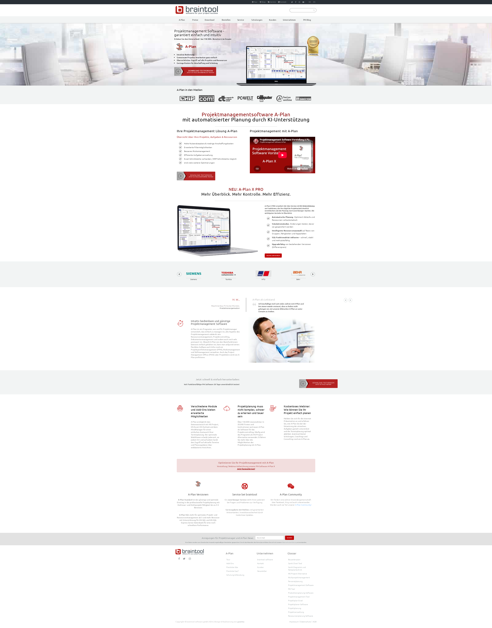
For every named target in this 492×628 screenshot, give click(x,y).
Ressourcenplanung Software (300, 616)
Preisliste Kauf (232, 571)
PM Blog (307, 20)
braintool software (265, 559)
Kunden (272, 20)
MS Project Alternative (297, 573)
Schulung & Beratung (235, 575)
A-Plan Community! (303, 505)
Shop (264, 2)
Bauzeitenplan (294, 559)
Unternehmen (289, 20)
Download (209, 20)
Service (273, 2)
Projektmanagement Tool (299, 596)
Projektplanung (294, 608)
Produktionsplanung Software (301, 592)
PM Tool (291, 589)
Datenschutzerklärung (289, 542)
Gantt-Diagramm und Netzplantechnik (297, 568)
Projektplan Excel (295, 600)
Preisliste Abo (232, 567)
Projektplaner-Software (298, 604)
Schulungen (256, 20)
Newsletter (262, 571)
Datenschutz (305, 621)
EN (314, 2)
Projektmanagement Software (301, 585)
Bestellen (226, 20)
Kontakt (283, 2)
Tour (255, 2)
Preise (195, 20)
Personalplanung (295, 581)
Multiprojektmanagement (299, 577)
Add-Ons (230, 563)
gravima (240, 621)
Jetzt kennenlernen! (246, 469)
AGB (315, 621)
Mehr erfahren (273, 255)
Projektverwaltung (296, 612)
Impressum (294, 621)
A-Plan (182, 20)
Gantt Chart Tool (295, 563)
